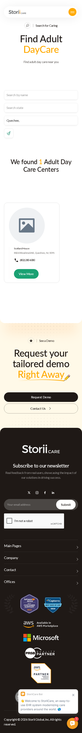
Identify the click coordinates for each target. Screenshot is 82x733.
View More (26, 274)
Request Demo (41, 397)
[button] (72, 12)
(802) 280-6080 (27, 260)
